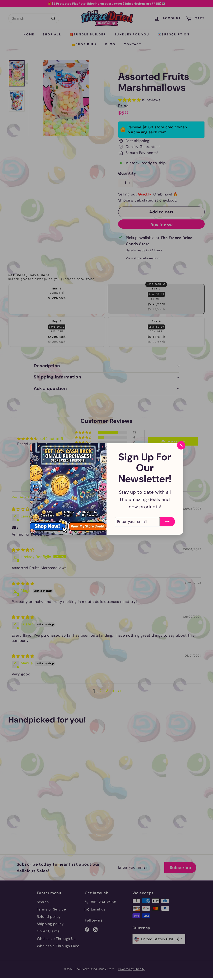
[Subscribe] (167, 519)
